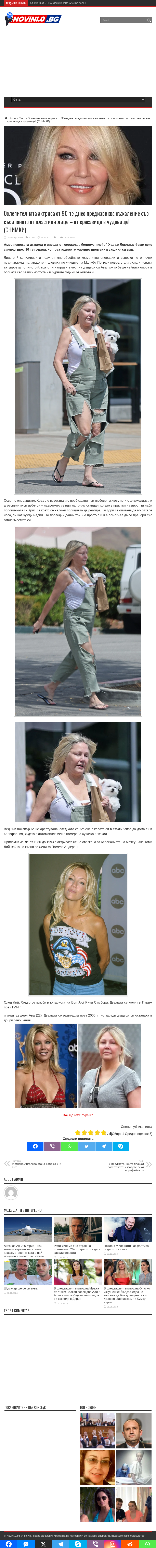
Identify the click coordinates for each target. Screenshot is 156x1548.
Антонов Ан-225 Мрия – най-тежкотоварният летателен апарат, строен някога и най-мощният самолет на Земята (24, 1251)
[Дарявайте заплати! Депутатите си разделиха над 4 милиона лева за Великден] (97, 1431)
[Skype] (121, 1146)
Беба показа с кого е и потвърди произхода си (57, 3)
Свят (22, 118)
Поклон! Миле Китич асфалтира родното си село (126, 1247)
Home (12, 118)
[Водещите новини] (33, 23)
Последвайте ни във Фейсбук (25, 1407)
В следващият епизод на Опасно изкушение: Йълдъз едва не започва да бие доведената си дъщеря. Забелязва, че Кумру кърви (127, 1295)
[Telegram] (103, 1146)
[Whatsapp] (69, 1146)
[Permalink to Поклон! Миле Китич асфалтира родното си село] (128, 1241)
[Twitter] (86, 1146)
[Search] (149, 20)
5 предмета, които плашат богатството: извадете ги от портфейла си (126, 1166)
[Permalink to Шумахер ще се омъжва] (28, 1283)
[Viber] (52, 1146)
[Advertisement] (78, 60)
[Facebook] (35, 1146)
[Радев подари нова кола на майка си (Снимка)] (134, 1431)
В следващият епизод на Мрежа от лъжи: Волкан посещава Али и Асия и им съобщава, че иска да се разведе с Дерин (77, 1293)
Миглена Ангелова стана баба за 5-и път (36, 1164)
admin (20, 237)
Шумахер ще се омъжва (20, 1288)
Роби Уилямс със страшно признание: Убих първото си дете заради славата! (77, 1249)
